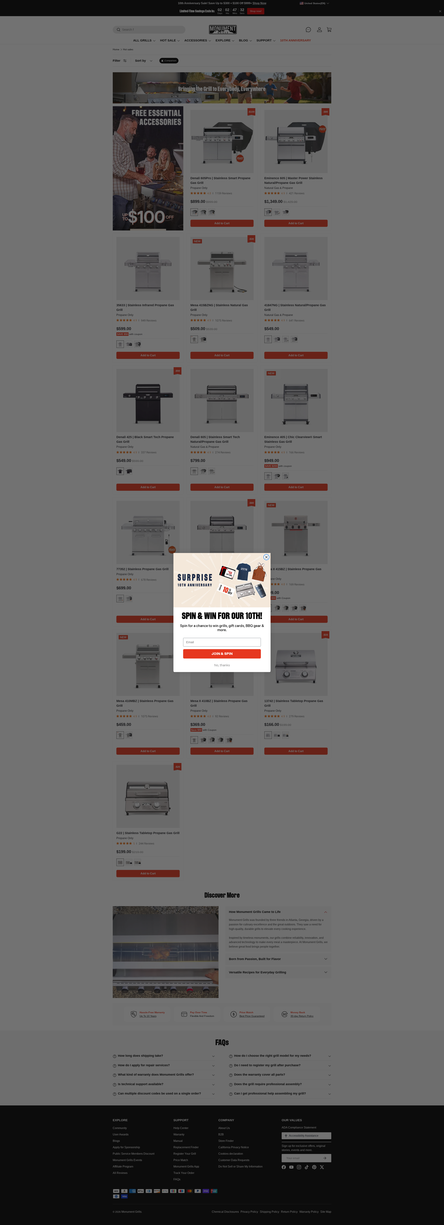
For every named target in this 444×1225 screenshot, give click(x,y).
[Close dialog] (266, 557)
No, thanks (222, 665)
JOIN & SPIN (222, 654)
